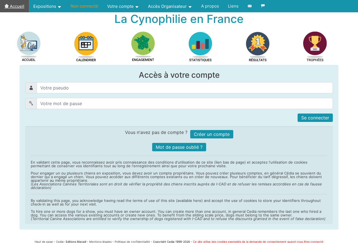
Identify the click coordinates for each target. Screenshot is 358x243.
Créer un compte (212, 134)
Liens (233, 6)
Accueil (16, 6)
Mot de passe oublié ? (179, 147)
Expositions (45, 6)
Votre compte (121, 6)
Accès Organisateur (168, 6)
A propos (210, 6)
